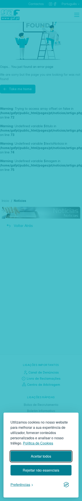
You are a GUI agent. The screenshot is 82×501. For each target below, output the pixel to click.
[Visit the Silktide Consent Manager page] (66, 485)
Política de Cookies (38, 443)
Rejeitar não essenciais (41, 470)
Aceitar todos (41, 456)
